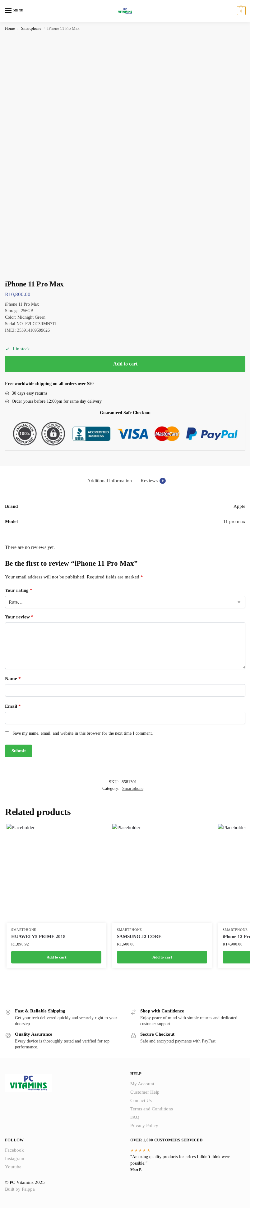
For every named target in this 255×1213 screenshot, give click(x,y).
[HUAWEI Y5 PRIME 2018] (56, 873)
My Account (142, 1083)
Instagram (14, 1158)
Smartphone (31, 28)
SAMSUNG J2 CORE (139, 936)
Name (13, 678)
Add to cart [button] (56, 957)
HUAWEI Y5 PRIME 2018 (38, 936)
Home (10, 28)
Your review (19, 616)
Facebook (14, 1150)
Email (13, 706)
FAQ (134, 1117)
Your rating (18, 590)
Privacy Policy (144, 1125)
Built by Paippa (20, 1189)
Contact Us (141, 1100)
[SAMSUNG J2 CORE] (162, 873)
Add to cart (125, 363)
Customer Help (145, 1092)
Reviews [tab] (152, 480)
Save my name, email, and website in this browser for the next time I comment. (82, 733)
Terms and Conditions (151, 1108)
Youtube (13, 1166)
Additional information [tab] (109, 480)
